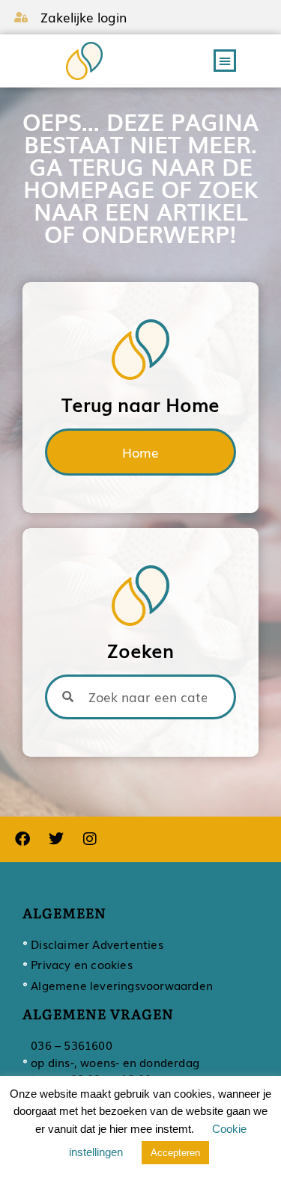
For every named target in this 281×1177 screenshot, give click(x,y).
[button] (225, 60)
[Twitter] (56, 839)
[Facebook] (22, 839)
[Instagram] (90, 839)
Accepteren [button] (175, 1152)
